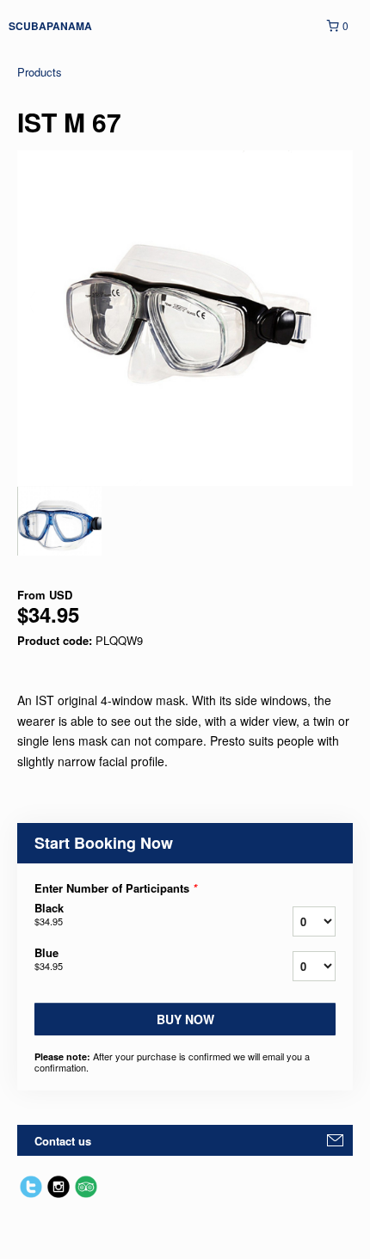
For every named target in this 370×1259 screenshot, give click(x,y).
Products (39, 72)
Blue (48, 959)
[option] (59, 521)
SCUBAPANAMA (50, 26)
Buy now (185, 1019)
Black (49, 914)
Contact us (62, 1141)
